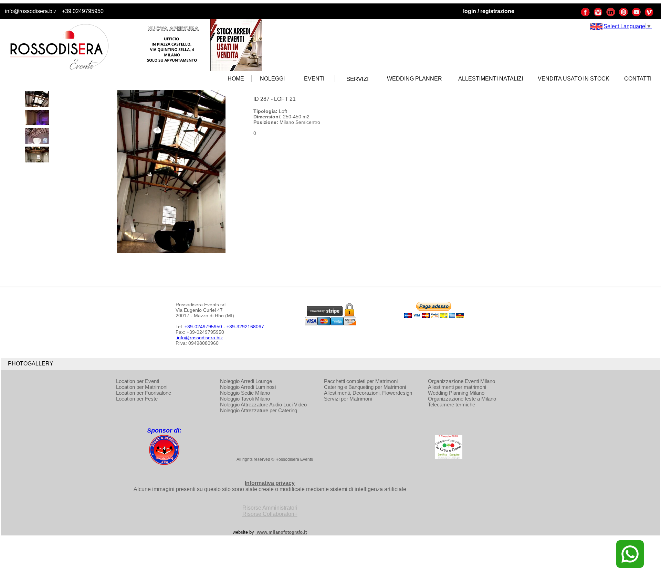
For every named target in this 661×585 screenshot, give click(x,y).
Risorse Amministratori (269, 508)
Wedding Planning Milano (456, 393)
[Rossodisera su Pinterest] (623, 15)
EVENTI (314, 79)
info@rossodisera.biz (30, 11)
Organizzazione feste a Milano (462, 399)
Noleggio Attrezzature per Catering (258, 410)
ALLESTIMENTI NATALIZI (490, 79)
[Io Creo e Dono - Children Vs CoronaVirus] (448, 457)
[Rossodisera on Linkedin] (611, 15)
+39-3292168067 (245, 326)
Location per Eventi (137, 381)
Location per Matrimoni (141, 387)
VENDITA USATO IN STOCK (573, 79)
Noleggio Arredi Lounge (246, 381)
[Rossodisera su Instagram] (598, 15)
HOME (236, 79)
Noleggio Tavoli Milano (245, 399)
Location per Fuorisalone (143, 393)
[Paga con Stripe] (330, 324)
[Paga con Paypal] (434, 316)
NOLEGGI (272, 79)
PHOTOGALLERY (30, 363)
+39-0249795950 (203, 326)
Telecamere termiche (451, 404)
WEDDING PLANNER (414, 79)
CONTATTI (637, 79)
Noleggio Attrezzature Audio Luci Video (263, 404)
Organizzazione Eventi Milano (461, 381)
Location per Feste (137, 399)
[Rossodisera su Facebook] (585, 15)
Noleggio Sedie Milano (245, 393)
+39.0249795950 (83, 11)
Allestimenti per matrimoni (457, 387)
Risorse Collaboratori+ (269, 514)
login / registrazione (488, 11)
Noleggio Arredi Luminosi (248, 387)
